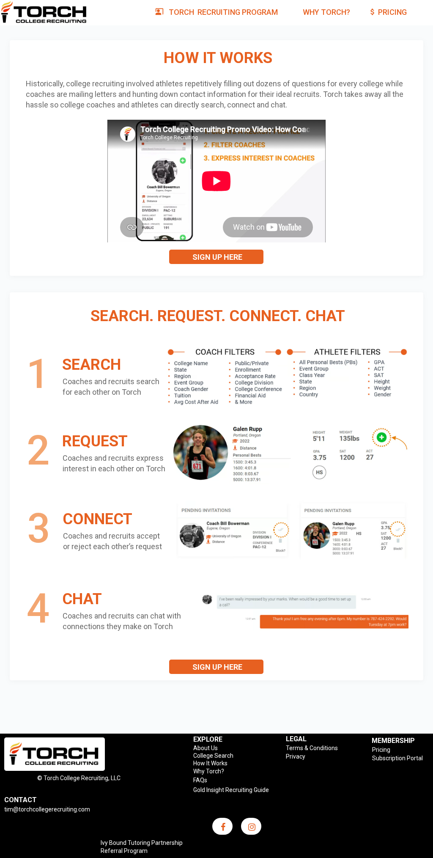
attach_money (372, 12)
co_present (159, 11)
